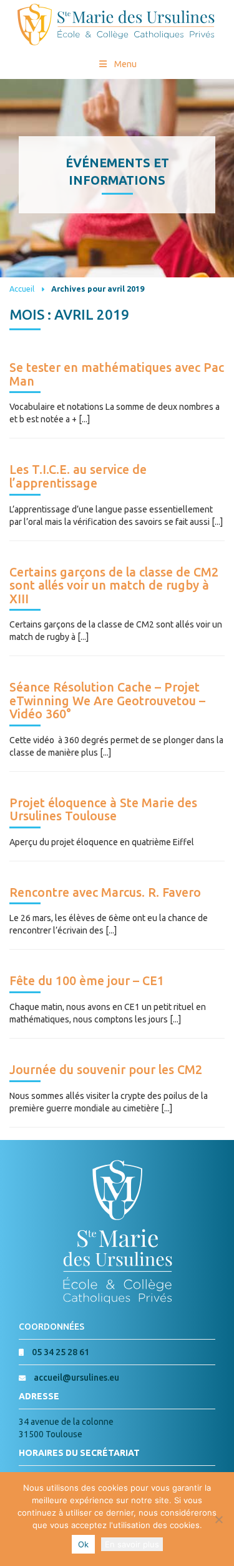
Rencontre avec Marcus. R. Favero (105, 892)
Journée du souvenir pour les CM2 (105, 1070)
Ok (83, 1544)
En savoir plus (132, 1544)
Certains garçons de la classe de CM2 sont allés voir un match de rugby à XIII (113, 585)
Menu (125, 64)
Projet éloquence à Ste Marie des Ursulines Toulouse (103, 809)
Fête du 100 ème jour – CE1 (86, 981)
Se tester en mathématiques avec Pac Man (116, 374)
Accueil (21, 288)
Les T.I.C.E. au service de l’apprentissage (78, 476)
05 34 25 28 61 (60, 1352)
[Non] (218, 1519)
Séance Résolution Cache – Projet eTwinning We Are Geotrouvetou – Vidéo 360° (107, 700)
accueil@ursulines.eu (76, 1378)
